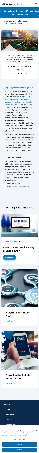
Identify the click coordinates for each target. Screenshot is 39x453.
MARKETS (8, 409)
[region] (19, 439)
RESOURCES (9, 419)
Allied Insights (22, 21)
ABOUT (7, 404)
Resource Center (9, 21)
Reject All (19, 444)
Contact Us (10, 425)
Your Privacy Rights (19, 439)
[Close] (36, 428)
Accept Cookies (19, 450)
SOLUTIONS (9, 414)
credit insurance (14, 164)
